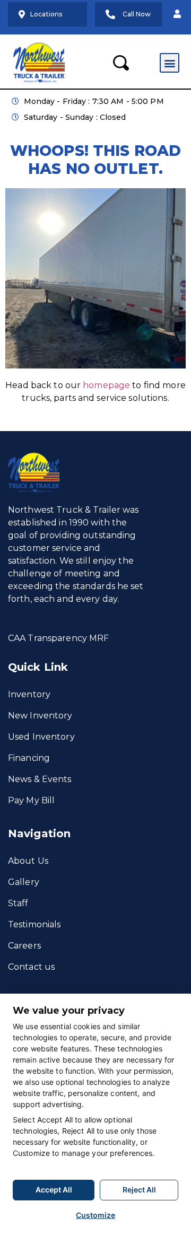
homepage (106, 385)
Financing (29, 758)
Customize (95, 1215)
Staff (18, 903)
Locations (46, 14)
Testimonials (34, 924)
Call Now (137, 14)
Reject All (139, 1189)
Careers (24, 946)
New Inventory (40, 715)
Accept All (54, 1189)
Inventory (29, 694)
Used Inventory (41, 737)
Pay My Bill (31, 800)
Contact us (31, 967)
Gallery (23, 882)
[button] (177, 14)
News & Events (40, 779)
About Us (28, 861)
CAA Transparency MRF (58, 638)
